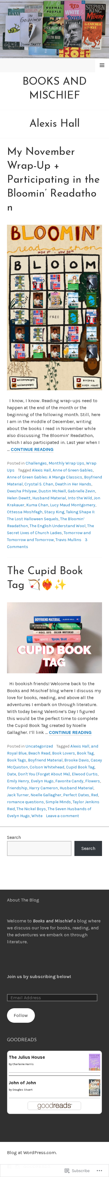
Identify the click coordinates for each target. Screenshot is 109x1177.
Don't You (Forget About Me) (44, 774)
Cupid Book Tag (80, 767)
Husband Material (49, 498)
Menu (102, 65)
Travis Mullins (68, 539)
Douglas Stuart (22, 1089)
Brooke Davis (76, 760)
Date (11, 774)
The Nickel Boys (31, 808)
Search (14, 837)
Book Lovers (63, 753)
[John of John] (94, 1092)
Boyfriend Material (45, 760)
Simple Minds (58, 801)
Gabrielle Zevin (81, 491)
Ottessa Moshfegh (24, 511)
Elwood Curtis (85, 774)
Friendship (17, 788)
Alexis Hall (41, 470)
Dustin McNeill (52, 491)
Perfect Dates (76, 794)
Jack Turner (18, 794)
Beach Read (39, 753)
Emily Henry (18, 781)
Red (94, 794)
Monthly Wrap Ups (66, 463)
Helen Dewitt (19, 498)
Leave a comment (62, 815)
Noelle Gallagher (46, 794)
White (36, 815)
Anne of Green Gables (73, 470)
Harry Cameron (43, 788)
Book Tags (16, 760)
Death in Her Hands (73, 484)
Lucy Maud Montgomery (72, 505)
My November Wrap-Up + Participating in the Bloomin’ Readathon (53, 180)
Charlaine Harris (23, 1064)
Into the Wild (80, 498)
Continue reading (32, 449)
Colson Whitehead (47, 767)
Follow (21, 1015)
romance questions (25, 801)
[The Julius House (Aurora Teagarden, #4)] (94, 1067)
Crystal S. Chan (38, 484)
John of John (22, 1082)
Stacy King (54, 511)
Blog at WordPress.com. (32, 1152)
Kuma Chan (37, 505)
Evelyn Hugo (42, 781)
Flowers (92, 781)
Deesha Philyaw (22, 491)
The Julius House (27, 1057)
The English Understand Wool (57, 525)
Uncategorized (39, 746)
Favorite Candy (69, 781)
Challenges (36, 463)
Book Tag (85, 753)
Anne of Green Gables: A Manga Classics (44, 477)
